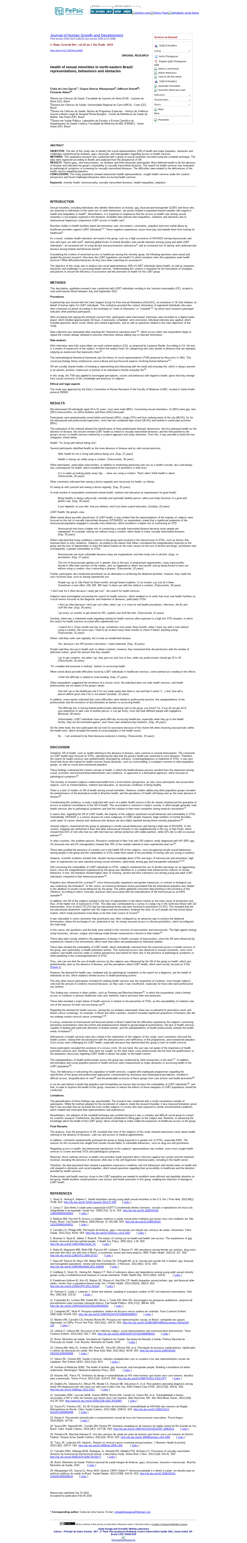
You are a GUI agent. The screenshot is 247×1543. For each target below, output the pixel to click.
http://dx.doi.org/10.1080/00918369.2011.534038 (77, 1266)
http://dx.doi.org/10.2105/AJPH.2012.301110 (74, 1286)
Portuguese (172, 56)
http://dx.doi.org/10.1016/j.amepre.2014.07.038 (90, 1202)
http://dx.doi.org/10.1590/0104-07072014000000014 (126, 1333)
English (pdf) (166, 61)
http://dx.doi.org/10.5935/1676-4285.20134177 (75, 1456)
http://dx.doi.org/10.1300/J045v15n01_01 (73, 1244)
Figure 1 (55, 967)
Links (127, 1202)
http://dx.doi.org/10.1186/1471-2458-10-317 (74, 1255)
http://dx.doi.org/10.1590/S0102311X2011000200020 (79, 1306)
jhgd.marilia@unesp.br (123, 1540)
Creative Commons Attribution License (169, 1524)
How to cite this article (170, 77)
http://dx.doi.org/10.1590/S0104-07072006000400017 (108, 1314)
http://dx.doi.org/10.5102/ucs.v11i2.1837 (108, 1232)
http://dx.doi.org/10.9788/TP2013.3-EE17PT (141, 1378)
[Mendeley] (156, 109)
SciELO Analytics (168, 45)
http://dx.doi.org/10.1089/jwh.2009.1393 (101, 1445)
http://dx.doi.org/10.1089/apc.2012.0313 (72, 1389)
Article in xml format (168, 68)
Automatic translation (169, 86)
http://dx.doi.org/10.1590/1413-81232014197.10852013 (143, 1428)
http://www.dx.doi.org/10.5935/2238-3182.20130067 (93, 1400)
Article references (167, 73)
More (161, 109)
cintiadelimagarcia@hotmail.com (132, 1512)
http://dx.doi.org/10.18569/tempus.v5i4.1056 (145, 1437)
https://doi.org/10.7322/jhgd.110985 (66, 50)
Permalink (163, 119)
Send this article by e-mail (171, 90)
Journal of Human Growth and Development (86, 35)
